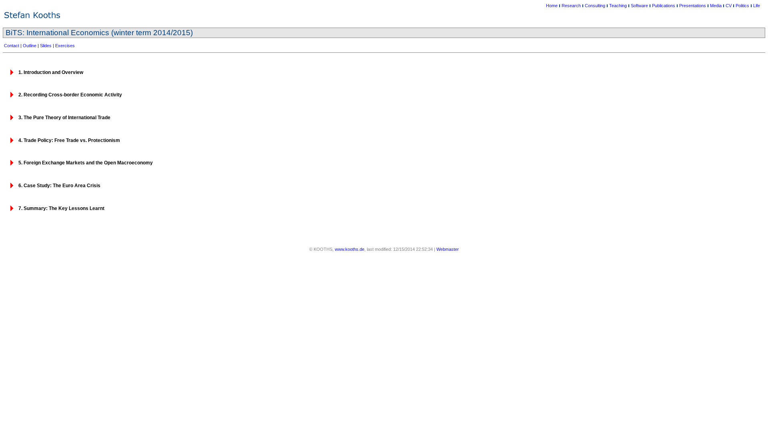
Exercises (65, 45)
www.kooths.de (349, 249)
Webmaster (447, 249)
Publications (663, 5)
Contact (11, 45)
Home (552, 5)
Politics (742, 5)
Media (716, 5)
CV (729, 5)
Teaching (618, 5)
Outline (29, 45)
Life (756, 5)
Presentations (692, 5)
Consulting (595, 5)
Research (571, 5)
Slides (46, 45)
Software (639, 5)
